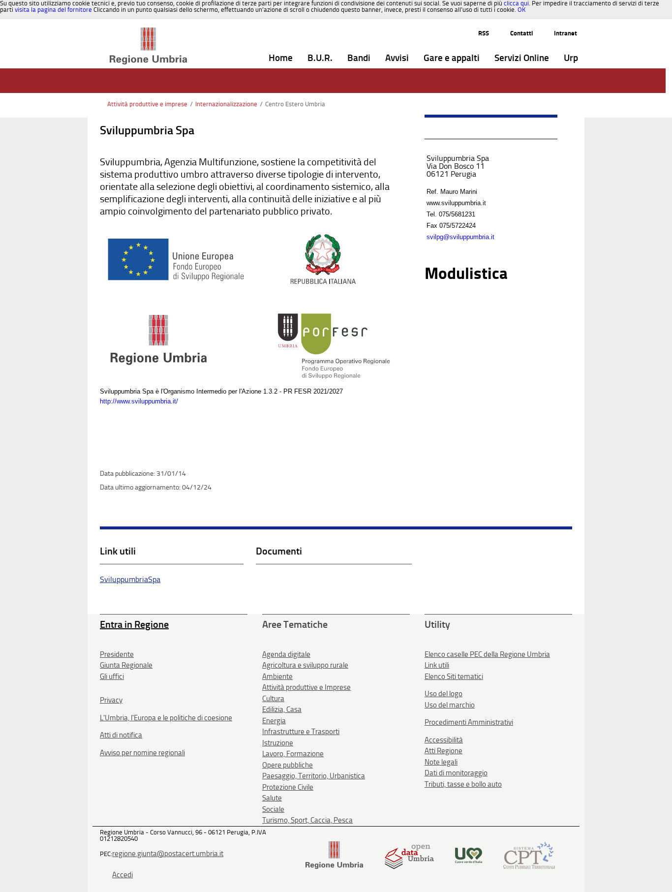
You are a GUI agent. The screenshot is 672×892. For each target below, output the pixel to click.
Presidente (117, 654)
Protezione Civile (287, 787)
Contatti (521, 33)
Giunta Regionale (126, 665)
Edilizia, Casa (282, 709)
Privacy (111, 700)
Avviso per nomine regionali (142, 752)
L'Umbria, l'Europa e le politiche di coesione (166, 717)
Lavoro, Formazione (293, 753)
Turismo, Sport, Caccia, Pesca (307, 820)
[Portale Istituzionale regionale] (334, 855)
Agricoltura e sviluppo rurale (305, 665)
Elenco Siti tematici (454, 676)
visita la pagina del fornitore (53, 9)
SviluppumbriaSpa (130, 579)
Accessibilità (444, 740)
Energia (274, 720)
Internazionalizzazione (226, 104)
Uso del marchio (450, 705)
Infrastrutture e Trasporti (300, 731)
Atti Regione (443, 750)
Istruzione (277, 742)
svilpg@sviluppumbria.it (460, 237)
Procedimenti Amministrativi (469, 722)
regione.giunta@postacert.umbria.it (167, 853)
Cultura (273, 698)
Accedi (122, 874)
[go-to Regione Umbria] (148, 32)
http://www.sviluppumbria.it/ (139, 401)
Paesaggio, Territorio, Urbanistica (313, 775)
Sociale (273, 809)
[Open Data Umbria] (409, 855)
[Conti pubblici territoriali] (529, 855)
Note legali (441, 762)
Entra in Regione (134, 624)
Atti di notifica (121, 735)
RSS (483, 33)
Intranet (565, 33)
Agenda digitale (286, 654)
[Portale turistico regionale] (468, 855)
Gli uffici (112, 676)
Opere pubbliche (287, 765)
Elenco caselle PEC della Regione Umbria (487, 654)
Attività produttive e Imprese (306, 687)
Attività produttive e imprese (147, 104)
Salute (272, 798)
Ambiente (277, 676)
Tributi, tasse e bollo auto (463, 784)
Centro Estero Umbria (295, 104)
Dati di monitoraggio (456, 773)
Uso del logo (443, 693)
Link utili (437, 665)
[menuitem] (280, 58)
